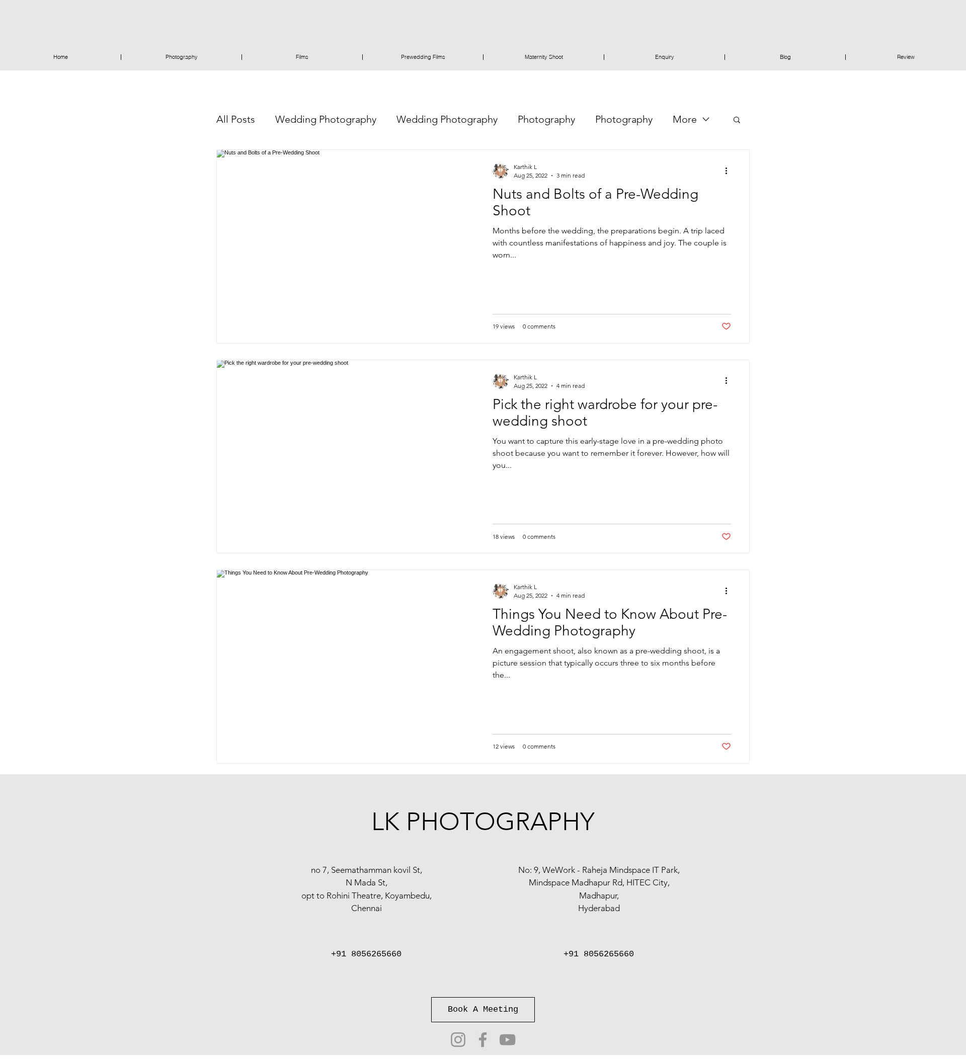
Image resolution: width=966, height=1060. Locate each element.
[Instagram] (458, 1039)
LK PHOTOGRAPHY (483, 821)
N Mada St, (366, 882)
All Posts (235, 119)
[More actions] (729, 171)
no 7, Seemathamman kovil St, (366, 870)
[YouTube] (507, 1039)
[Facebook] (483, 1039)
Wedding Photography (325, 119)
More (685, 119)
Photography (546, 119)
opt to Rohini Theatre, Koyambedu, (366, 895)
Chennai (366, 908)
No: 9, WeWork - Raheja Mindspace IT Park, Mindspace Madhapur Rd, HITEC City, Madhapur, (599, 883)
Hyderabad (599, 908)
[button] (737, 120)
